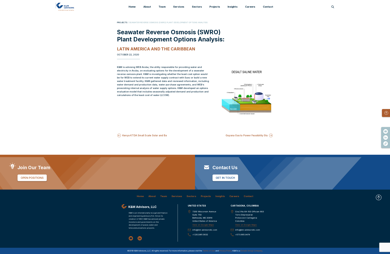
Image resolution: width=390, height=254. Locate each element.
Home (132, 6)
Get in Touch (225, 177)
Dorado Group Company (251, 251)
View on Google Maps (203, 225)
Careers (250, 6)
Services (178, 6)
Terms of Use (209, 251)
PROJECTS (122, 22)
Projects (214, 6)
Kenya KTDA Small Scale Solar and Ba (144, 135)
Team (162, 6)
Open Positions (32, 177)
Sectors (197, 6)
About (147, 6)
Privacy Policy (225, 251)
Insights (233, 6)
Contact (268, 6)
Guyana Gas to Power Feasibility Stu (247, 135)
